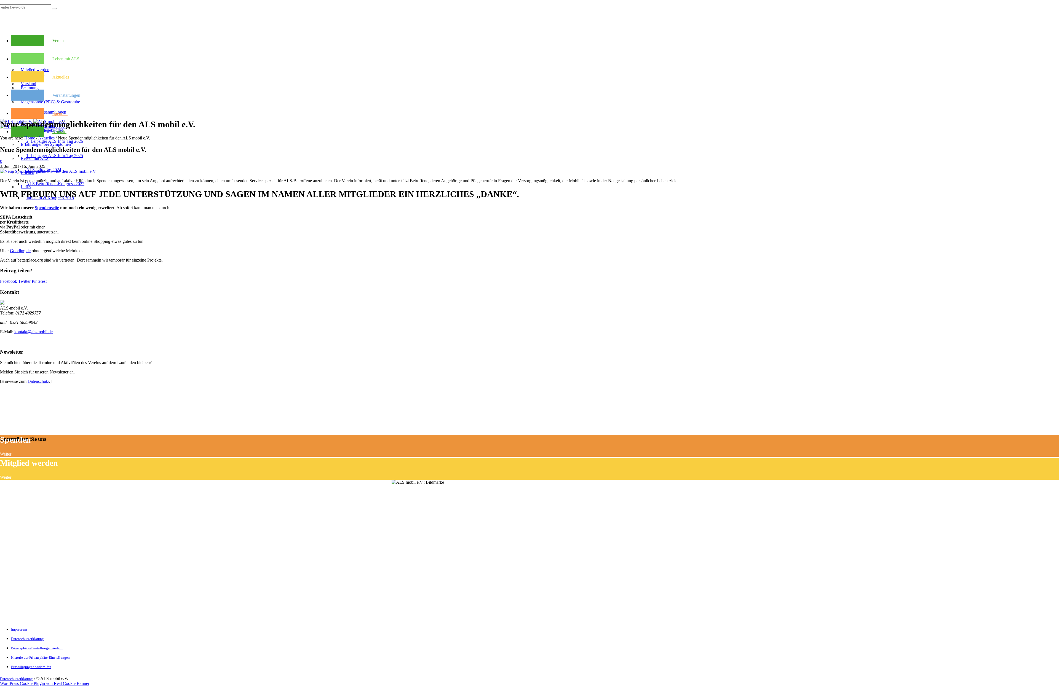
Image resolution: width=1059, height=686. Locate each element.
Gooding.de (20, 250)
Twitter (24, 281)
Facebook (8, 281)
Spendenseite (47, 207)
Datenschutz (38, 381)
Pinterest (39, 281)
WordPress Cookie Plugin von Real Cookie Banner (44, 683)
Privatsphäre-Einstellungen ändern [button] (37, 648)
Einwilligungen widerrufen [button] (31, 667)
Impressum (19, 629)
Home (29, 138)
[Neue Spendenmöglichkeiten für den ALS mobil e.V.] (48, 171)
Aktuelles (46, 138)
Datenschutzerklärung (27, 639)
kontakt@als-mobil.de (33, 331)
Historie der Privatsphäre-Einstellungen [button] (40, 657)
